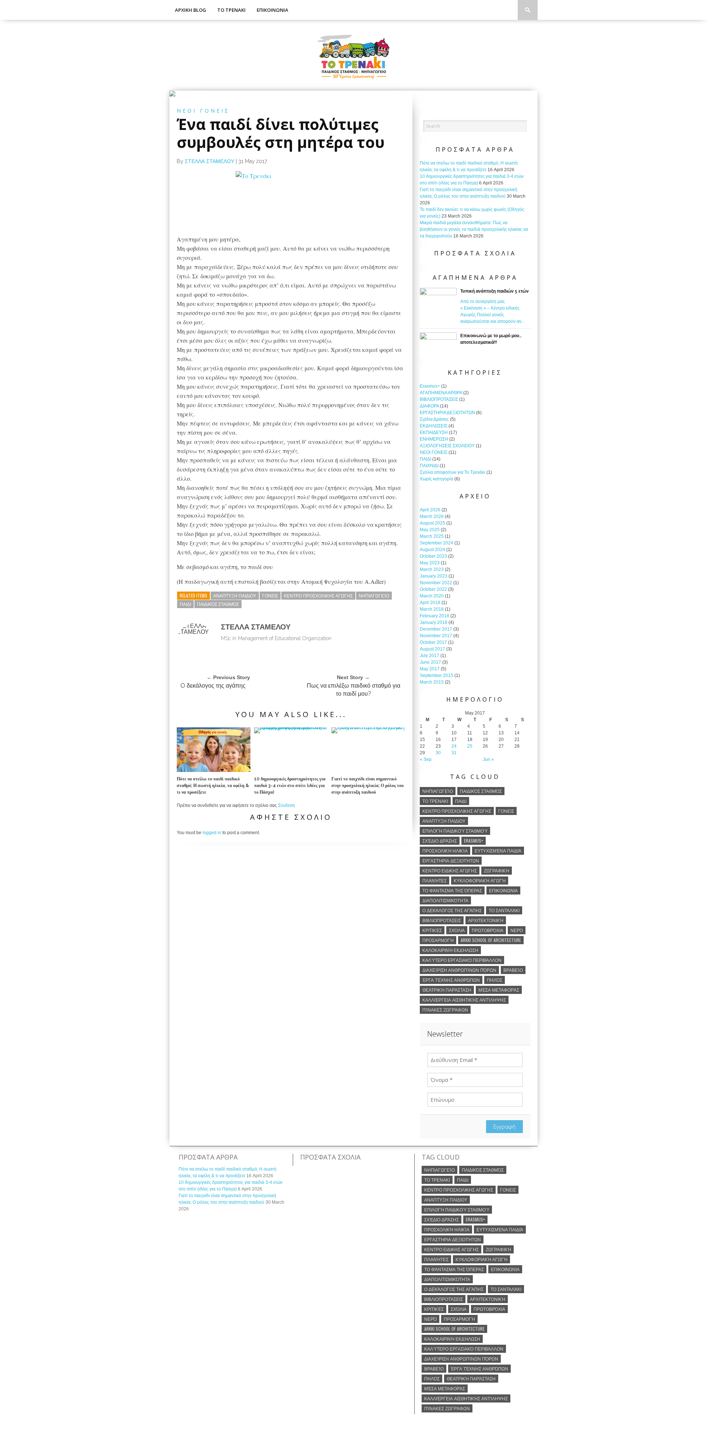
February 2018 (434, 615)
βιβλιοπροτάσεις (441, 920)
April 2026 (430, 509)
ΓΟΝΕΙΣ (270, 595)
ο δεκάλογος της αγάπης (452, 910)
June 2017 (430, 662)
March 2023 (432, 569)
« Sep (426, 759)
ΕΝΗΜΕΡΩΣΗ (434, 439)
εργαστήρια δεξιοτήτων (450, 860)
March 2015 (432, 682)
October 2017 (433, 642)
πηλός (494, 980)
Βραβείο (513, 970)
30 (438, 752)
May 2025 (430, 529)
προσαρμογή (438, 940)
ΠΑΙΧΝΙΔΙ (429, 465)
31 (454, 752)
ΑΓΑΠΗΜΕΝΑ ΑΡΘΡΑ (441, 392)
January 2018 (433, 622)
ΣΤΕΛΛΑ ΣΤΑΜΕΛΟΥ (209, 161)
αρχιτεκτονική (485, 920)
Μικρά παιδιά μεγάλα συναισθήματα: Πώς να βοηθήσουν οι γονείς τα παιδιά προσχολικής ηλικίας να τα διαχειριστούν (474, 229)
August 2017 (432, 649)
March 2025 (432, 536)
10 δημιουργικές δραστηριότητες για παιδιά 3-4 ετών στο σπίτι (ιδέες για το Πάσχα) (290, 785)
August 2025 (432, 523)
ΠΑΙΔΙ (185, 604)
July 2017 (429, 655)
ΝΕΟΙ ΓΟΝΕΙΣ (433, 452)
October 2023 (433, 556)
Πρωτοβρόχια (487, 930)
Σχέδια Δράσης (434, 419)
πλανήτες (434, 880)
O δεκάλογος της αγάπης (213, 685)
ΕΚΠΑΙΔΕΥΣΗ (434, 432)
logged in (212, 832)
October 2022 (433, 589)
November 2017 (436, 635)
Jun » (488, 759)
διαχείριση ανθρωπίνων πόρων (459, 970)
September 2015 (436, 675)
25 (469, 746)
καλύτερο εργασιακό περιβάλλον (462, 960)
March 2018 (432, 609)
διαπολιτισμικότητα (445, 900)
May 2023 (430, 562)
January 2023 (433, 576)
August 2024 (432, 549)
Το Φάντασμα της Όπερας (452, 890)
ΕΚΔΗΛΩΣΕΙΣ (433, 425)
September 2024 (436, 543)
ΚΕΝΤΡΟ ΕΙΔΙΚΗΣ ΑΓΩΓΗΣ (449, 870)
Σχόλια (457, 930)
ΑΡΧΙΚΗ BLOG (190, 10)
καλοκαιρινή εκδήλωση (450, 950)
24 (454, 746)
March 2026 (432, 516)
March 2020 (432, 596)
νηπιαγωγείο (374, 595)
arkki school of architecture (491, 940)
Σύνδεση (286, 805)
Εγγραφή (504, 1126)
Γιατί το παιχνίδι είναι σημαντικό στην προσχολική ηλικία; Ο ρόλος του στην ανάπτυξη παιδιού (367, 785)
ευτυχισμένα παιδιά (498, 850)
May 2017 (430, 668)
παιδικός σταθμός (218, 604)
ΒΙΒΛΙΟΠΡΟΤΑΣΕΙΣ (439, 399)
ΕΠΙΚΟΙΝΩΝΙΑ (272, 10)
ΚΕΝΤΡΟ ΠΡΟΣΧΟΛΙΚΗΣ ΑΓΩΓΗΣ (318, 595)
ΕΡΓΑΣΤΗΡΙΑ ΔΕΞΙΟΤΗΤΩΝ (447, 412)
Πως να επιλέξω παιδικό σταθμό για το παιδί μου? (353, 689)
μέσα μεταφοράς (498, 990)
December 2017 (436, 629)
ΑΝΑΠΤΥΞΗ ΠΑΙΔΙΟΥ (234, 595)
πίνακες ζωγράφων (445, 1009)
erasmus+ (473, 840)
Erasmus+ (430, 386)
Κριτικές (432, 930)
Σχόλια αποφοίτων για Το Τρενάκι (452, 472)
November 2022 (436, 582)
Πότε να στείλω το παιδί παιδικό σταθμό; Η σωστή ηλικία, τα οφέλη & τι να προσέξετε (213, 785)
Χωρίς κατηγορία (436, 478)
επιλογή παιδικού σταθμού (455, 831)
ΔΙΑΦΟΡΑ (429, 406)
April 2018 (430, 602)
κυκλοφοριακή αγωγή (480, 880)
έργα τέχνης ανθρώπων (451, 980)
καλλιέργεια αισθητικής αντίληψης (464, 999)
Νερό (516, 930)
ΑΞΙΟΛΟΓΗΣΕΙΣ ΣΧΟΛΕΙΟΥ (447, 445)
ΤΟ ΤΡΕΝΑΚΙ (231, 10)
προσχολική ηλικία (445, 850)
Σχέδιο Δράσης (439, 840)
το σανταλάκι (504, 910)
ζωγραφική (496, 870)
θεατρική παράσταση (446, 990)
